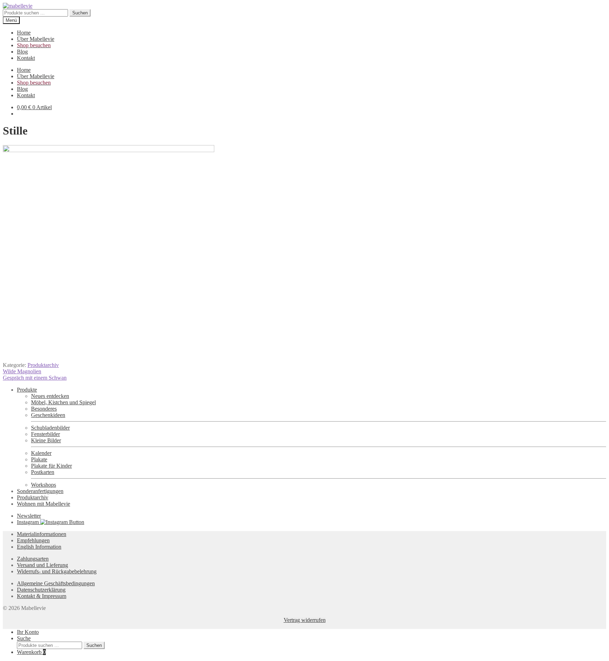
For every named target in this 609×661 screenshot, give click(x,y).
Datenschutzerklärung (41, 590)
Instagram (28, 522)
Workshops (43, 485)
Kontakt (26, 58)
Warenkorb (31, 652)
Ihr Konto (28, 632)
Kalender (41, 453)
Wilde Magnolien (22, 371)
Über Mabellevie (35, 39)
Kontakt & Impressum (41, 596)
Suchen (80, 12)
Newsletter (29, 516)
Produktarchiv (43, 365)
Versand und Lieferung (42, 565)
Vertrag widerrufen (305, 620)
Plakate (39, 459)
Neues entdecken (50, 396)
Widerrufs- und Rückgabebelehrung (57, 571)
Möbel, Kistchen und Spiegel (63, 402)
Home (24, 33)
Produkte (27, 390)
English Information (39, 547)
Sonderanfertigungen (40, 491)
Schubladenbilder (50, 428)
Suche (24, 638)
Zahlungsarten (33, 559)
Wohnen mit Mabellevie (43, 504)
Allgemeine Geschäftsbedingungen (56, 583)
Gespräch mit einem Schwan (35, 378)
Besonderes (44, 409)
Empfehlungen (33, 540)
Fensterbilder (45, 434)
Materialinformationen (41, 534)
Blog (22, 52)
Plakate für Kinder (51, 466)
